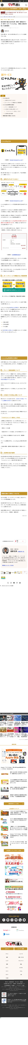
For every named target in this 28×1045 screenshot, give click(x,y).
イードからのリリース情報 (19, 985)
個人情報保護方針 (8, 985)
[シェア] (11, 583)
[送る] (14, 583)
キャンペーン (21, 960)
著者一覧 (6, 981)
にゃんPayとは (6, 98)
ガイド (7, 974)
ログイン (7, 949)
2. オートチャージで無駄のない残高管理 (12, 102)
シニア (7, 960)
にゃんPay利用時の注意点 (8, 104)
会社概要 (12, 985)
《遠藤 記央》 (24, 515)
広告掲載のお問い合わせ (8, 983)
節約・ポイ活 (24, 9)
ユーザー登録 (20, 949)
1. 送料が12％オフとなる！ (10, 100)
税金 (21, 964)
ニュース (6, 8)
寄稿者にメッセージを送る (8, 565)
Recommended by (22, 739)
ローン (7, 967)
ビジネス (21, 967)
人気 (2, 8)
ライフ (7, 971)
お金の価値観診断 (13, 8)
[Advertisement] (14, 649)
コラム (21, 971)
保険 (7, 964)
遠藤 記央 (13, 551)
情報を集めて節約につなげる (9, 115)
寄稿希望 (21, 981)
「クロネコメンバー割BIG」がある (13, 111)
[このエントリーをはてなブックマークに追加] (20, 583)
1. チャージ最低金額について (10, 107)
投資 (20, 8)
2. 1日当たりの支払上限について (11, 109)
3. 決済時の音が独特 (8, 113)
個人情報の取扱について (21, 983)
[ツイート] (8, 583)
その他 (7, 978)
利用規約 (14, 983)
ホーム (7, 953)
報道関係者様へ (11, 981)
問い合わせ (17, 981)
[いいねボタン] (17, 541)
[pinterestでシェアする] (17, 583)
